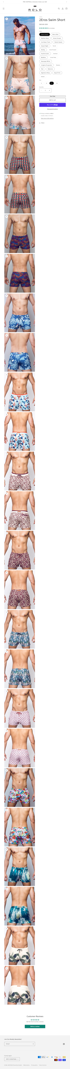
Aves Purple (53, 50)
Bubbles (43, 57)
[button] (3, 8)
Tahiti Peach (44, 34)
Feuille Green (45, 53)
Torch (55, 46)
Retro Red (55, 34)
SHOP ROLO (10, 1065)
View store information (47, 118)
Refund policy (26, 1065)
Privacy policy (34, 1065)
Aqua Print (57, 73)
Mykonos (50, 69)
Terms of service (42, 1065)
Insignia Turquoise (46, 65)
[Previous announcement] (3, 2)
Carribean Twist (45, 42)
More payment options (52, 109)
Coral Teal (54, 58)
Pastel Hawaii (58, 42)
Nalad (43, 77)
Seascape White (45, 61)
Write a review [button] (34, 1026)
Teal (42, 69)
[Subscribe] (33, 1044)
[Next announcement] (66, 2)
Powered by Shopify (17, 1065)
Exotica (56, 54)
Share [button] (42, 123)
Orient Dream (57, 38)
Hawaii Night (44, 46)
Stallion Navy (45, 38)
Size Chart (52, 96)
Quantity (41, 87)
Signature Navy (45, 73)
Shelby (43, 50)
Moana (59, 65)
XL (58, 83)
